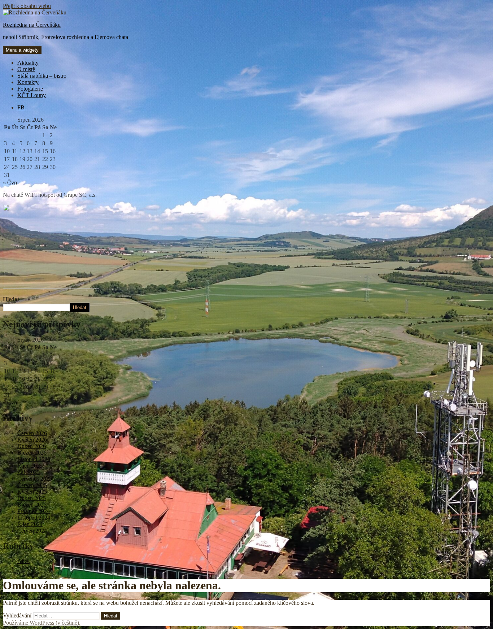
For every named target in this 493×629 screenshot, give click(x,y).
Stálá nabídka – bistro (41, 76)
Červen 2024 (32, 531)
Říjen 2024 (30, 524)
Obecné (26, 567)
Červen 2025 (32, 485)
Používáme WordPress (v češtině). (41, 623)
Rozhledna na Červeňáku (32, 25)
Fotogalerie (30, 89)
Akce (23, 561)
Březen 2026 (32, 453)
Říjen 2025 (30, 466)
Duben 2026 (31, 446)
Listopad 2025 (33, 459)
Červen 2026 (32, 433)
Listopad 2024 (33, 518)
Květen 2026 (32, 440)
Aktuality (28, 63)
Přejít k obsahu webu (27, 6)
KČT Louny (31, 95)
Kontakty (28, 82)
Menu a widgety (22, 50)
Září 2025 (28, 472)
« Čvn (10, 182)
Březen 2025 (32, 505)
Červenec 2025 (34, 479)
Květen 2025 (32, 492)
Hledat (11, 299)
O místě (26, 69)
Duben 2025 (31, 498)
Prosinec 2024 (33, 511)
